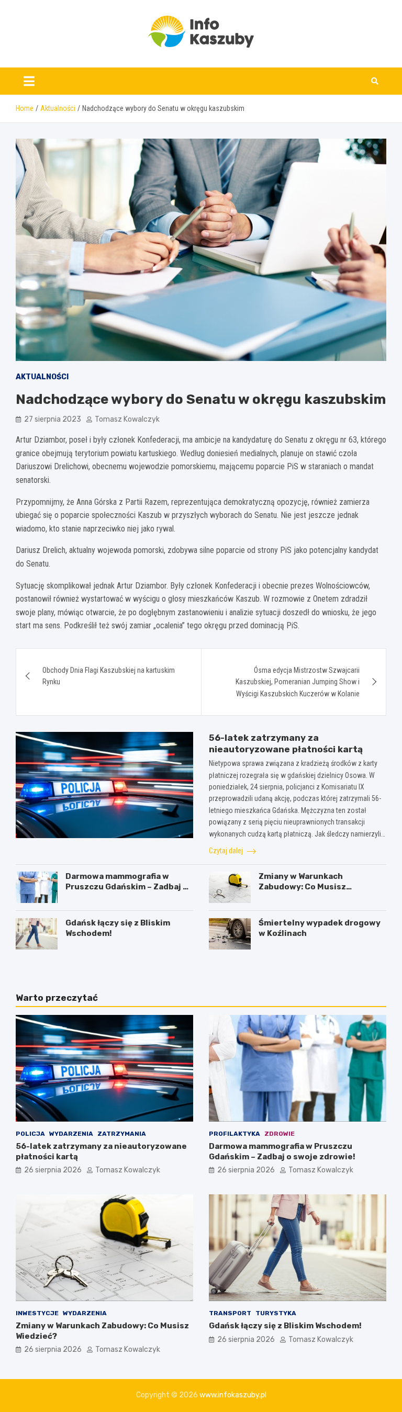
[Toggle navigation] (29, 81)
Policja (30, 1133)
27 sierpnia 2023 (52, 419)
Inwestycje (37, 1313)
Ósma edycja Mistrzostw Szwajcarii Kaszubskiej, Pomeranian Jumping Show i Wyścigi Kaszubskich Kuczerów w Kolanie (298, 682)
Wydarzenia (71, 1133)
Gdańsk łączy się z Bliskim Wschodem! (285, 1325)
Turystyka (275, 1313)
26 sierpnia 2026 (53, 1170)
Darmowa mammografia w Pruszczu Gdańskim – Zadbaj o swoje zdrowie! (126, 886)
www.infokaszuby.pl (232, 1395)
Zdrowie (279, 1133)
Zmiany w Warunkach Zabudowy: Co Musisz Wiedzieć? (302, 886)
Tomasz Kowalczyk (127, 419)
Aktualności (42, 376)
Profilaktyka (234, 1133)
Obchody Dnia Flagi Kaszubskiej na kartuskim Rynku (108, 676)
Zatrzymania (121, 1133)
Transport (230, 1313)
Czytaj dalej (226, 850)
